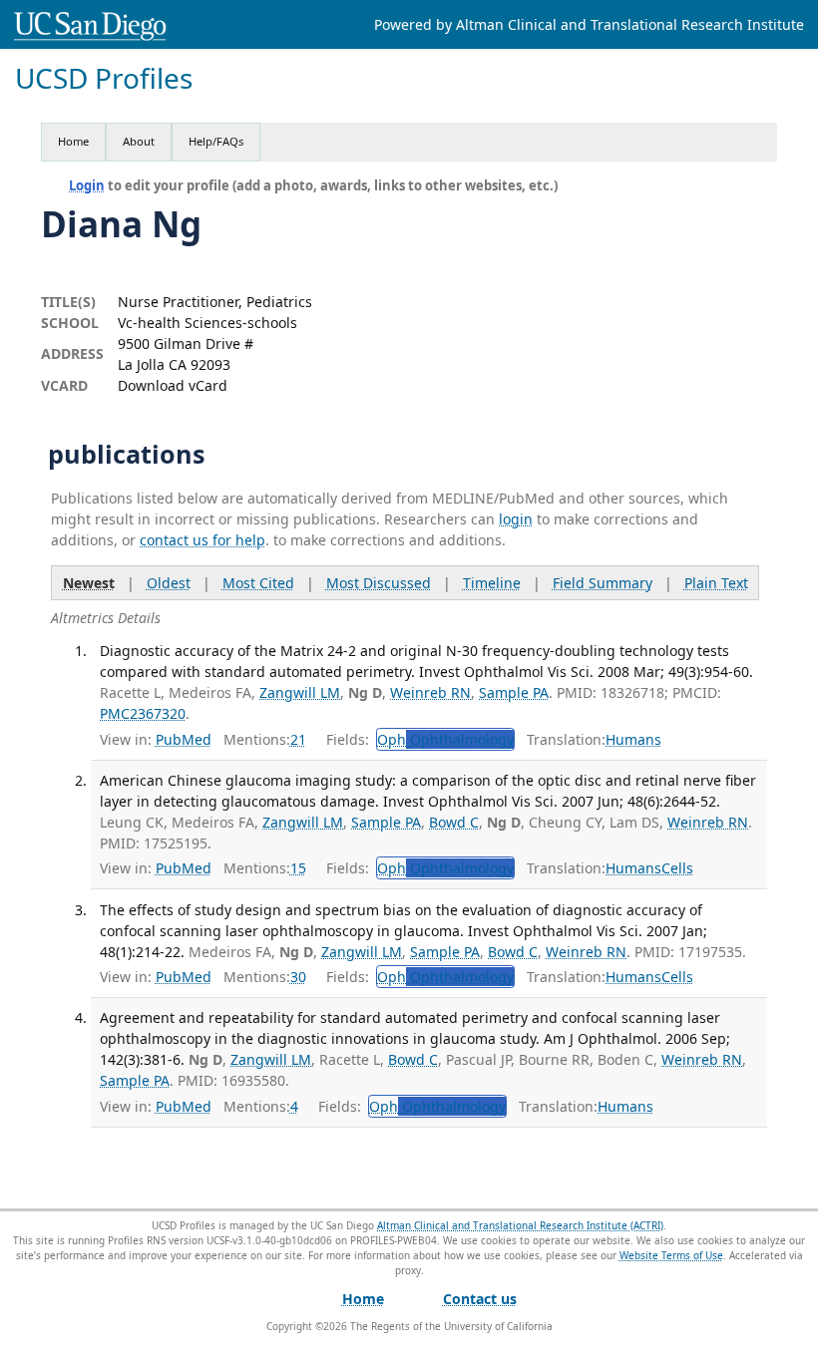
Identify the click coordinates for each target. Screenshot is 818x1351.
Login (87, 185)
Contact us (480, 1298)
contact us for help (202, 539)
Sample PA (514, 692)
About (139, 141)
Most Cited (258, 582)
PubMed (183, 739)
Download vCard (172, 385)
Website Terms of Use (671, 1255)
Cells (677, 867)
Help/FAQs (216, 141)
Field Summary (602, 582)
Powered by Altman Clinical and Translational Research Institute (589, 24)
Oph (445, 739)
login (516, 518)
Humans (633, 739)
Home (73, 141)
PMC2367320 (143, 713)
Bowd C (454, 822)
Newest (89, 582)
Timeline (492, 582)
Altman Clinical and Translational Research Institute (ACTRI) (520, 1225)
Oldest (169, 582)
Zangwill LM (299, 692)
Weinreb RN (430, 692)
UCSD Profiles (104, 78)
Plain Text (716, 582)
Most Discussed (378, 582)
